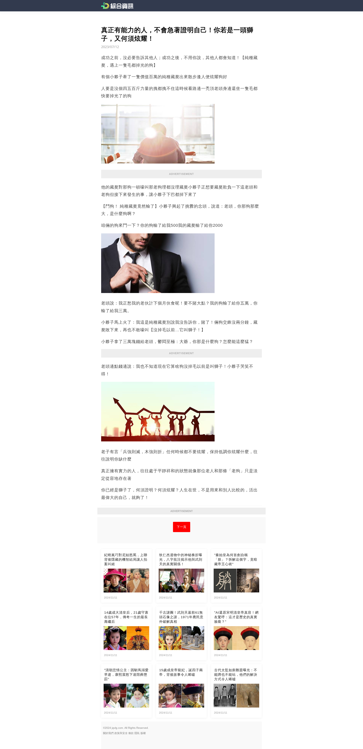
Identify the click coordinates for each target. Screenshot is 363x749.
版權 (143, 733)
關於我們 (108, 733)
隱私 (137, 733)
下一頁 (181, 526)
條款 (131, 733)
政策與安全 (121, 733)
